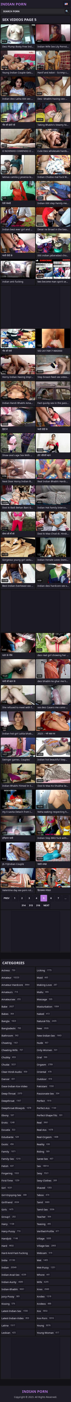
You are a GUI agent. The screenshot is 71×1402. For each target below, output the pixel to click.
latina (8, 1325)
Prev (6, 898)
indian (9, 1267)
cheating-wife (12, 1050)
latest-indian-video (15, 1318)
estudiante (10, 1137)
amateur (10, 977)
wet (42, 1260)
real (42, 1122)
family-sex (10, 1158)
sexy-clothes (47, 1180)
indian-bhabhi (12, 1289)
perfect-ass (46, 1108)
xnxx (43, 1289)
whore (43, 1274)
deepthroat (11, 1100)
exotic (7, 1144)
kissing (8, 1303)
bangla (8, 1021)
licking (44, 970)
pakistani (45, 1086)
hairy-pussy (10, 1231)
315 (31, 905)
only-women (47, 1050)
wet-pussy (46, 1267)
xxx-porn (45, 1318)
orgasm (45, 1064)
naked (43, 1013)
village (44, 1238)
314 (24, 905)
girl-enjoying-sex (14, 1195)
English (66, 4)
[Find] (67, 11)
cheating (9, 1042)
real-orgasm (47, 1137)
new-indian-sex (49, 1035)
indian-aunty (12, 1282)
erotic (8, 1122)
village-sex (46, 1245)
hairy (7, 1224)
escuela (8, 1129)
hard (7, 1245)
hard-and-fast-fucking (14, 1253)
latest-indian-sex (14, 1311)
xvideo (44, 1296)
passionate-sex (48, 1093)
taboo (43, 1195)
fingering (10, 1173)
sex (43, 1166)
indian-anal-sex (13, 1274)
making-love (47, 984)
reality (43, 1144)
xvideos (44, 1303)
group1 (8, 1216)
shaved (44, 1187)
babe (7, 1006)
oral (42, 1057)
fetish (7, 1166)
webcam (44, 1253)
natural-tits (46, 1021)
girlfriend (10, 1202)
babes (7, 1013)
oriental (44, 1071)
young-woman (48, 1332)
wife (43, 1282)
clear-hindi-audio (14, 1071)
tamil (43, 1202)
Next (46, 905)
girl (6, 1187)
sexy (43, 1173)
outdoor (44, 1079)
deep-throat (11, 1093)
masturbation (48, 1006)
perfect (44, 1100)
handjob (9, 1238)
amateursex (11, 999)
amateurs (9, 992)
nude (42, 1042)
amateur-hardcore (15, 984)
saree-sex (45, 1158)
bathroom (9, 1035)
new (43, 1028)
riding (43, 1151)
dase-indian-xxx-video (14, 1087)
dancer (8, 1079)
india (8, 1260)
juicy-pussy (10, 1296)
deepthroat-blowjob (16, 1108)
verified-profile (48, 1231)
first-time (10, 1180)
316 (38, 905)
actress (8, 970)
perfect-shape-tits (50, 1115)
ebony (7, 1115)
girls (7, 1209)
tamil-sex (45, 1209)
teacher (44, 1216)
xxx (42, 1311)
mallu (43, 992)
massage (44, 999)
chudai (8, 1064)
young (44, 1325)
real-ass (45, 1129)
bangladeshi (11, 1028)
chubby (8, 1057)
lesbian (8, 1332)
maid (42, 977)
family (8, 1151)
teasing (44, 1224)
